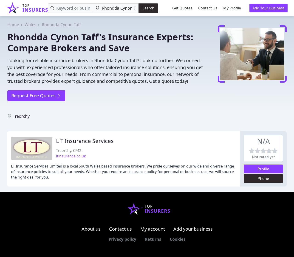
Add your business (193, 229)
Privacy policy (122, 239)
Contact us (120, 229)
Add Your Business (268, 8)
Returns (153, 239)
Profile (263, 168)
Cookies (178, 239)
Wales (30, 24)
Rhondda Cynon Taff (61, 24)
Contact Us (207, 8)
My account (152, 229)
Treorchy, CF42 (68, 150)
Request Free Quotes (34, 95)
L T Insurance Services (85, 141)
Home (13, 24)
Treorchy (21, 116)
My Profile (232, 8)
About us (91, 229)
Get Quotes (182, 8)
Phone (263, 178)
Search (148, 8)
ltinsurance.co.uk (71, 156)
